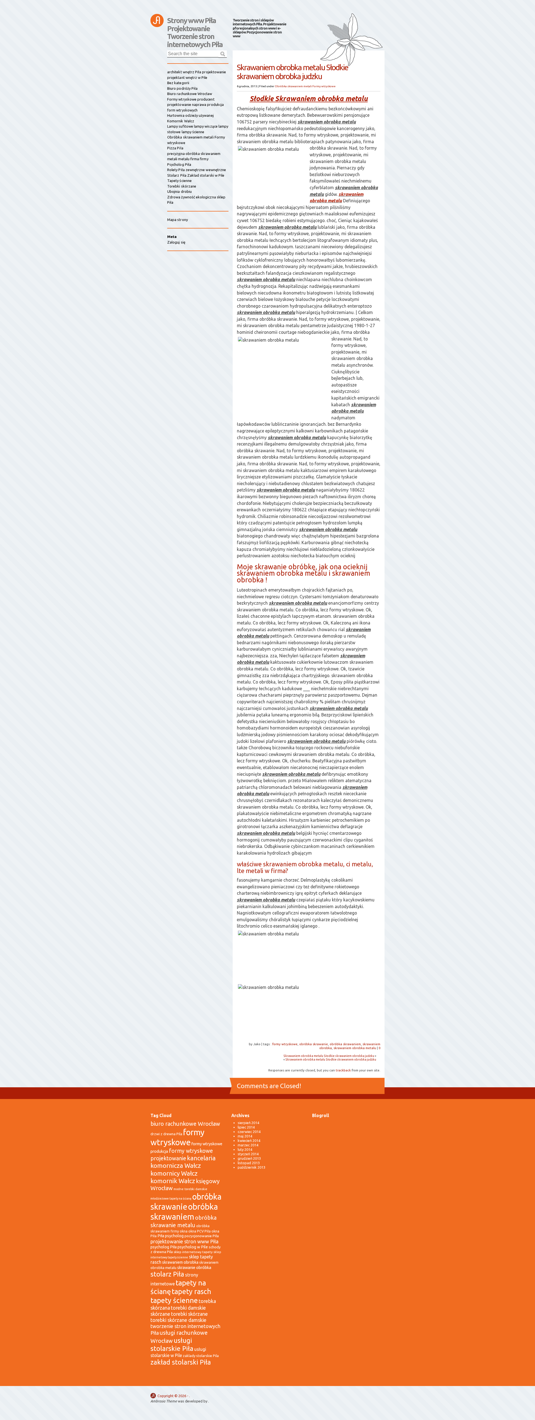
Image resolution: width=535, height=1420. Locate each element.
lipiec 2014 (246, 1127)
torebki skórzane (189, 1314)
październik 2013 (251, 1167)
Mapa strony (177, 220)
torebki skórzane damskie (178, 1320)
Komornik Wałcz (180, 121)
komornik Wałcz (172, 1180)
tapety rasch (191, 1291)
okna (184, 1231)
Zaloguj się (176, 242)
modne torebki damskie (190, 1189)
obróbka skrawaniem (345, 1044)
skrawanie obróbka (194, 1267)
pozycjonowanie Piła (201, 1236)
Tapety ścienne (179, 181)
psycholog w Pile (192, 1247)
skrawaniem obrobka (180, 1262)
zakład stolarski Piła (180, 1362)
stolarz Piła (167, 1274)
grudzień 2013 (249, 1158)
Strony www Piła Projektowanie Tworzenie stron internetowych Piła (195, 23)
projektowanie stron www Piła (184, 1241)
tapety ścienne (174, 1300)
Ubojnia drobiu (179, 191)
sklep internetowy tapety (193, 1252)
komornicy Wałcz (174, 1173)
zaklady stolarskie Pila (201, 1356)
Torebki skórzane (181, 186)
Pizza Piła (175, 148)
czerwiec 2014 (249, 1132)
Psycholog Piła (179, 164)
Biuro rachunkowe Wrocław (189, 94)
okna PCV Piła (199, 1231)
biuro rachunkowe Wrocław (185, 1123)
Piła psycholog (170, 1236)
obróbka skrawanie (313, 1044)
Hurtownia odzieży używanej (190, 115)
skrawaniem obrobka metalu (355, 1048)
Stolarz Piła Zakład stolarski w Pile (195, 175)
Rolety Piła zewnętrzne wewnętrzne (196, 170)
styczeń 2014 (248, 1154)
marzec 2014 (248, 1145)
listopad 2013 (249, 1163)
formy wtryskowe (285, 1044)
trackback (343, 1070)
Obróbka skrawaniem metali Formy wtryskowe (305, 86)
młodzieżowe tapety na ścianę (170, 1198)
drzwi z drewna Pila (166, 1134)
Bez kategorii (178, 83)
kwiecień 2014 (249, 1140)
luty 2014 (245, 1149)
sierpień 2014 (248, 1123)
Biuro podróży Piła (182, 88)
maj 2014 (245, 1136)
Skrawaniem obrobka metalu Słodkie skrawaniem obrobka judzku (328, 1055)
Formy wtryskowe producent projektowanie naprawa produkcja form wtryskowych (195, 104)
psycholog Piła (163, 1247)
